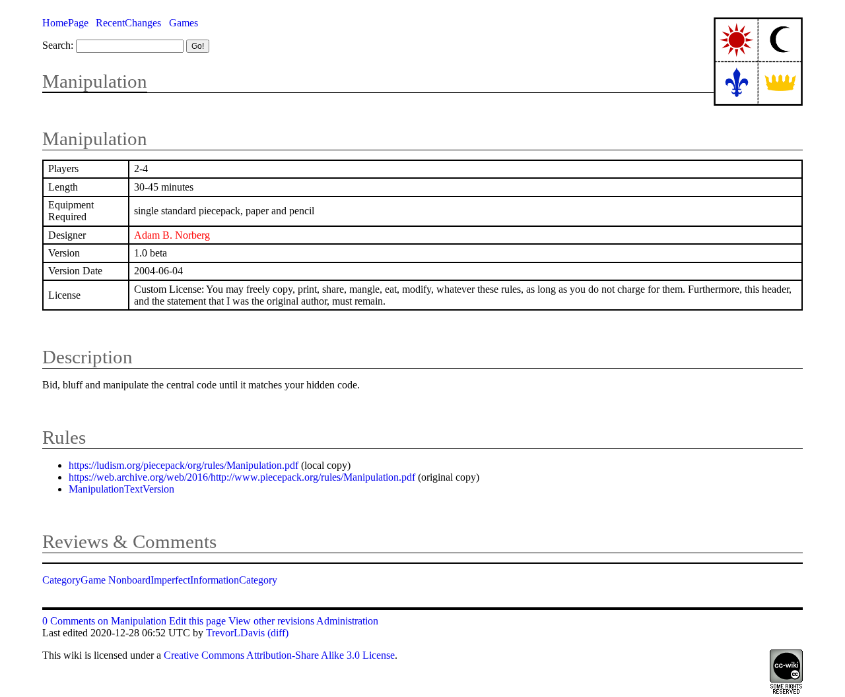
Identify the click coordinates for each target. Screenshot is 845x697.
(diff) (277, 632)
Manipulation (94, 81)
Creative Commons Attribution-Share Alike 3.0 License (279, 655)
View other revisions (271, 620)
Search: (57, 45)
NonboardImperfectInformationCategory (192, 580)
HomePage (65, 22)
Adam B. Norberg (172, 235)
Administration (347, 620)
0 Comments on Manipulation (104, 620)
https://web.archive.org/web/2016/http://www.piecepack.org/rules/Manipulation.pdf (242, 477)
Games (183, 22)
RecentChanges (128, 22)
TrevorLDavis (235, 632)
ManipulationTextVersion (121, 489)
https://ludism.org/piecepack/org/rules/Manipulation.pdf (183, 465)
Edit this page (197, 620)
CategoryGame (74, 580)
